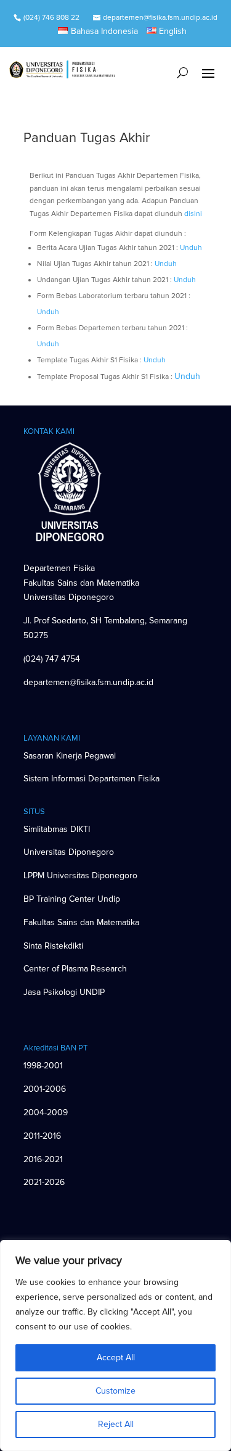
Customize (115, 1391)
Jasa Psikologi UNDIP (64, 992)
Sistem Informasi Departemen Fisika (91, 778)
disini (193, 213)
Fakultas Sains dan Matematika (81, 922)
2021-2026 (44, 1182)
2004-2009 (45, 1112)
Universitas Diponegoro (68, 852)
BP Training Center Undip (71, 899)
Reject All (116, 1424)
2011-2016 (42, 1136)
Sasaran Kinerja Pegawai (69, 755)
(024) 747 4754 (51, 659)
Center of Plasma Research (75, 968)
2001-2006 (44, 1089)
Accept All (116, 1357)
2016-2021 (43, 1159)
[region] (115, 1345)
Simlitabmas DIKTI (56, 829)
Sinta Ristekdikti (53, 946)
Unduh (191, 247)
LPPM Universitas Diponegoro (80, 875)
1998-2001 (43, 1065)
